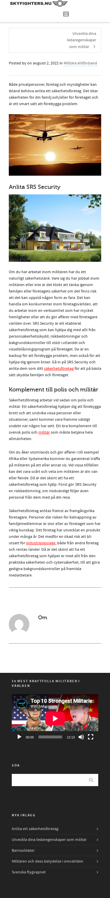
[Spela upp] (19, 737)
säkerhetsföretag (59, 368)
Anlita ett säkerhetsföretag (35, 829)
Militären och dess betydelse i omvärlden (47, 861)
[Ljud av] (81, 737)
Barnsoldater (23, 850)
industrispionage (40, 543)
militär (44, 432)
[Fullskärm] (91, 737)
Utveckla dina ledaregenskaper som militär (49, 839)
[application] (55, 718)
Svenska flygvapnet (29, 872)
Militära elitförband (80, 63)
